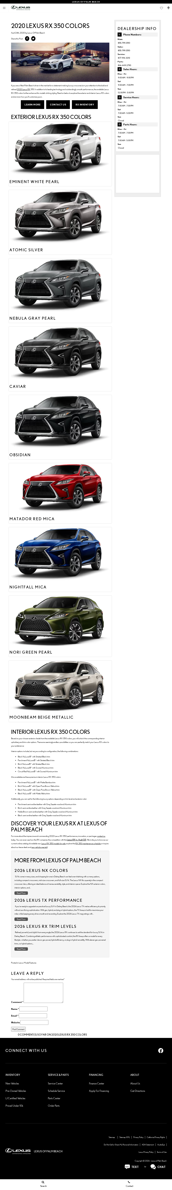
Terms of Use (162, 1152)
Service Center (55, 1083)
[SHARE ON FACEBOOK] (27, 38)
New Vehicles (12, 1083)
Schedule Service (56, 1090)
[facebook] (161, 1050)
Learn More (32, 104)
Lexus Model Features (27, 962)
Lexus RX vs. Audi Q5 (76, 840)
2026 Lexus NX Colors (41, 870)
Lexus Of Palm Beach (36, 32)
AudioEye (161, 1144)
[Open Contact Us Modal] (169, 8)
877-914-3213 (124, 58)
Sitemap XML (124, 1137)
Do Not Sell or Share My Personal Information (121, 1144)
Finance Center (96, 1083)
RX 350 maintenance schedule (88, 843)
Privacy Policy (138, 1137)
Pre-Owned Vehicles (16, 1090)
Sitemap (112, 1137)
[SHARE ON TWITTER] (33, 38)
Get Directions (137, 1090)
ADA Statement (148, 1144)
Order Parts (54, 1105)
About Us (135, 1083)
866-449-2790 (124, 65)
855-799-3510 (124, 43)
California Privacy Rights (156, 1137)
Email (14, 1016)
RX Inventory (85, 104)
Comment (17, 1002)
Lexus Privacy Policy (146, 1152)
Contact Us (58, 104)
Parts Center (54, 1098)
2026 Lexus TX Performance (48, 900)
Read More (21, 893)
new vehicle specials (39, 847)
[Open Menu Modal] (4, 8)
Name (15, 1009)
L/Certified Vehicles (15, 1098)
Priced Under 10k (14, 1105)
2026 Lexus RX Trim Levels (45, 926)
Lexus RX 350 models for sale (53, 843)
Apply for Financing (99, 1090)
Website (15, 1022)
